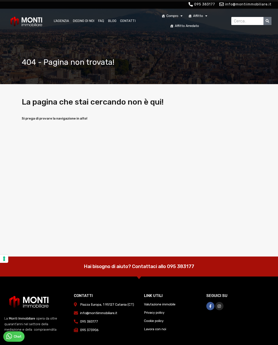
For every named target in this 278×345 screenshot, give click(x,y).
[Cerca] (267, 21)
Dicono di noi (83, 21)
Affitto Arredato (187, 26)
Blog (112, 21)
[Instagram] (219, 306)
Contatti (128, 21)
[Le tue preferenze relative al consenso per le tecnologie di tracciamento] (4, 259)
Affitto (198, 16)
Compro (172, 16)
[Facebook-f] (210, 306)
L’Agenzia (61, 21)
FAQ (101, 21)
